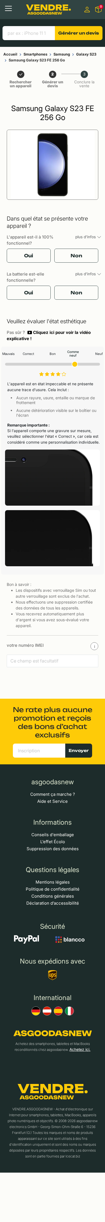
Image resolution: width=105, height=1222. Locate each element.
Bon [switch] (53, 354)
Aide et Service (52, 801)
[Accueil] (48, 9)
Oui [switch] (28, 255)
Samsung (61, 54)
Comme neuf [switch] (73, 353)
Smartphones (35, 54)
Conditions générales (52, 896)
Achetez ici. (79, 1049)
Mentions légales (53, 882)
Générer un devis (78, 33)
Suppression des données (53, 848)
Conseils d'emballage (52, 834)
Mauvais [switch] (8, 354)
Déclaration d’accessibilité (52, 903)
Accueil (10, 54)
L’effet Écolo (52, 841)
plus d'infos (86, 237)
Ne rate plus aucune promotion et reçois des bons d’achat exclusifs (52, 722)
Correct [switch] (28, 354)
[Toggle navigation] (8, 8)
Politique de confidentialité (53, 889)
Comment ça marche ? (52, 794)
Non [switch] (76, 255)
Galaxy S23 (86, 54)
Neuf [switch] (99, 354)
